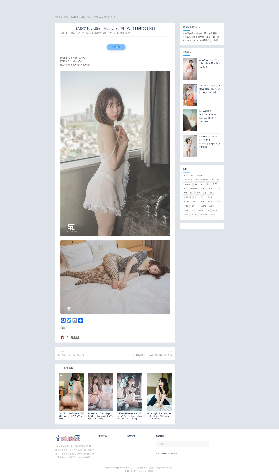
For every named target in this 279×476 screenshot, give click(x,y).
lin (218, 180)
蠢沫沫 (215, 210)
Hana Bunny (188, 180)
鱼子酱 (194, 214)
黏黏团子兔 (203, 214)
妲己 (191, 193)
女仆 (216, 188)
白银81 (186, 210)
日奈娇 (210, 197)
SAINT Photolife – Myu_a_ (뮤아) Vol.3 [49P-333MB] (115, 28)
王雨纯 (203, 206)
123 (185, 175)
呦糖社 (67, 17)
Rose (201, 184)
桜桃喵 (186, 206)
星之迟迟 (187, 201)
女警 (185, 193)
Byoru (192, 175)
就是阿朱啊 (187, 197)
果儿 (216, 201)
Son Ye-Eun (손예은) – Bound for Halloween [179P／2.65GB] (209, 89)
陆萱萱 (186, 214)
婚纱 (198, 193)
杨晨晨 (210, 201)
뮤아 (64, 328)
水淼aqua (195, 206)
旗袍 (202, 197)
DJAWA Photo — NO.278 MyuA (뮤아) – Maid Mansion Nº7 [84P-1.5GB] (129, 416)
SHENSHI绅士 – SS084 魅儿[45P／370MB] (152, 355)
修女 (208, 184)
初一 (67, 33)
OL (196, 184)
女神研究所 (165, 453)
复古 (210, 188)
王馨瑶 (211, 206)
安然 (204, 193)
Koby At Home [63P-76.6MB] (71, 355)
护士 (196, 197)
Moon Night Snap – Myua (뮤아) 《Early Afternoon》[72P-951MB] (159, 416)
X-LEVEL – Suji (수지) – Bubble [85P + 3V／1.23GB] (210, 63)
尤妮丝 (212, 193)
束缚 (202, 201)
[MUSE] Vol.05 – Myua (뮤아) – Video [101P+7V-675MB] (71, 416)
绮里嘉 (200, 210)
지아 (211, 214)
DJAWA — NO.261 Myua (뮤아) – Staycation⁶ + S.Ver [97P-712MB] (100, 416)
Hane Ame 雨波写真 (202, 180)
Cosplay (200, 175)
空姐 (193, 210)
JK (213, 180)
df (207, 175)
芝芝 (207, 210)
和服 (185, 188)
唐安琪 (203, 188)
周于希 (215, 184)
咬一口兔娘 (194, 188)
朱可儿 (195, 201)
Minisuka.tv (187, 184)
